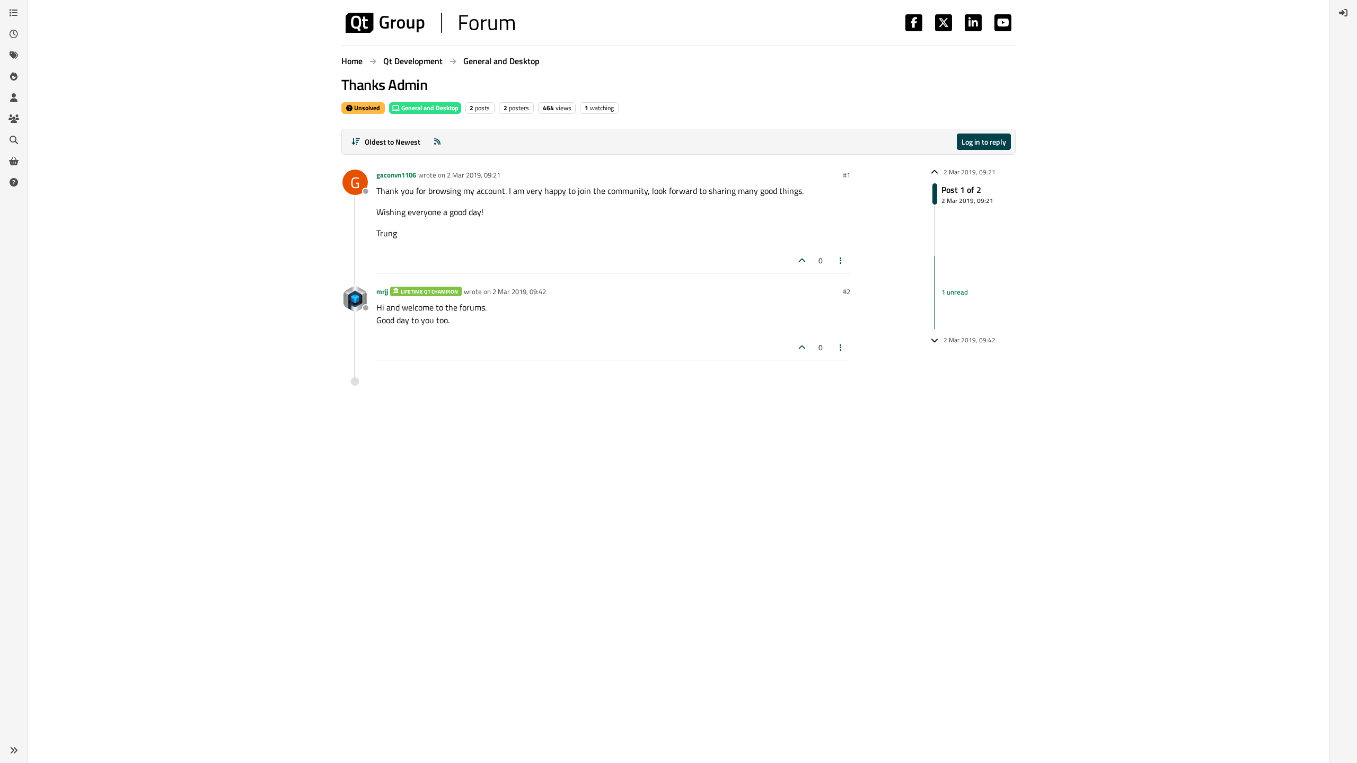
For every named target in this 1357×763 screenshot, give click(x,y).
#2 (846, 291)
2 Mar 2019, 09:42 (519, 291)
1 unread (954, 292)
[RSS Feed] (437, 142)
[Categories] (13, 12)
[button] (13, 750)
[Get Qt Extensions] (13, 161)
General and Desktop (429, 108)
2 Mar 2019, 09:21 (473, 175)
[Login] (1343, 12)
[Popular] (13, 76)
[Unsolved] (13, 182)
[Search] (13, 139)
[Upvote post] (802, 260)
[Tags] (13, 55)
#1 (846, 175)
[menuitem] (1343, 12)
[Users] (13, 97)
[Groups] (13, 118)
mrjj (382, 291)
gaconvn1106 (396, 175)
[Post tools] (841, 260)
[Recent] (13, 33)
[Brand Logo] (430, 23)
